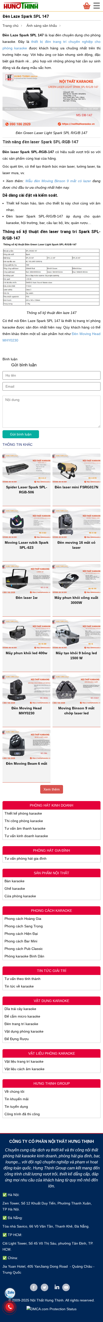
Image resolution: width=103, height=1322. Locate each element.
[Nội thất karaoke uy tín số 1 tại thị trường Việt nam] (23, 5)
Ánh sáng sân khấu (41, 26)
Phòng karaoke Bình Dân (24, 956)
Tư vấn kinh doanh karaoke (26, 836)
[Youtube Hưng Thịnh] (66, 1287)
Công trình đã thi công (22, 1114)
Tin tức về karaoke (19, 986)
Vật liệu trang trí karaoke (24, 1061)
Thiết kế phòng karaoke (23, 813)
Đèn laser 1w (27, 598)
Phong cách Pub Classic (23, 949)
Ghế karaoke (14, 889)
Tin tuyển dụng (16, 1107)
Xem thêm (52, 789)
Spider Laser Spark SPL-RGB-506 (26, 489)
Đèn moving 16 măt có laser (77, 544)
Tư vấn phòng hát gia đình (25, 858)
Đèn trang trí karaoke (21, 1024)
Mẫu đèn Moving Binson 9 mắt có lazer (58, 181)
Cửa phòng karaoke (20, 896)
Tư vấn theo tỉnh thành (22, 979)
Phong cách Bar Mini (20, 941)
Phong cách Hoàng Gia (22, 919)
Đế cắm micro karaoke (22, 1016)
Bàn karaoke (14, 881)
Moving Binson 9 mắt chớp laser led (76, 710)
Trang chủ (10, 26)
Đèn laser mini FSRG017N (76, 487)
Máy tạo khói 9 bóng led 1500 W (76, 655)
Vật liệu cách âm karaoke (24, 1069)
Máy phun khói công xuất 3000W (76, 600)
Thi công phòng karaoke (23, 821)
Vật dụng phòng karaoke (24, 1031)
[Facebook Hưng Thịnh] (34, 1287)
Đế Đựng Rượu (16, 1039)
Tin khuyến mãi (16, 1099)
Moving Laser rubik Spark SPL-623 (26, 544)
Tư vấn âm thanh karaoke (25, 828)
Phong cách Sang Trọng (23, 926)
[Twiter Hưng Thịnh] (44, 1287)
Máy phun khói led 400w (26, 653)
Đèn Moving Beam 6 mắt (26, 763)
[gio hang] (86, 6)
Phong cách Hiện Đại (21, 934)
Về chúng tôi (14, 1091)
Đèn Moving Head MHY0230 (27, 710)
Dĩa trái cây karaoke (20, 1009)
